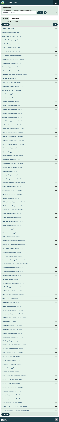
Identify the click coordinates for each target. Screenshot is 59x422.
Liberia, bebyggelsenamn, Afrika (11, 47)
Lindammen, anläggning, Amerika (11, 364)
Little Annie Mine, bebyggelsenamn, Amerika (14, 406)
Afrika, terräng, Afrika (8, 28)
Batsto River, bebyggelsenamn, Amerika (13, 128)
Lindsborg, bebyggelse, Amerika (11, 383)
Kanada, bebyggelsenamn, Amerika (12, 325)
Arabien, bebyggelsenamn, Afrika (11, 36)
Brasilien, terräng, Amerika (9, 171)
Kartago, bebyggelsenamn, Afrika (11, 43)
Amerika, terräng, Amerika (9, 97)
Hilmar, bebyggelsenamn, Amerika (11, 306)
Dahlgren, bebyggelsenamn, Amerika (12, 209)
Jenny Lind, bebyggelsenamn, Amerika (13, 314)
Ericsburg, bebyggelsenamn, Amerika (12, 248)
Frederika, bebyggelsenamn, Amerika (12, 267)
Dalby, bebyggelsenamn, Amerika (11, 217)
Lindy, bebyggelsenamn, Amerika (11, 391)
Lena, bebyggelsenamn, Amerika (11, 356)
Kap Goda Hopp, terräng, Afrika (10, 40)
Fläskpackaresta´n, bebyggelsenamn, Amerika (15, 263)
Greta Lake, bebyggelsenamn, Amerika (13, 294)
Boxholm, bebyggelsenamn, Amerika (12, 167)
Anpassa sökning (6, 10)
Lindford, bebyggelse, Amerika (10, 371)
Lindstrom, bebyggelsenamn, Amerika (12, 387)
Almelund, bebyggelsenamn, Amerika (12, 86)
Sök (40, 12)
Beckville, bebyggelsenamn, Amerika (12, 132)
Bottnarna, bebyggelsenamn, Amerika (12, 163)
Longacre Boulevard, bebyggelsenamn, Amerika (15, 410)
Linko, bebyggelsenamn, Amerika (11, 395)
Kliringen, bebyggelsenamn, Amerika (12, 337)
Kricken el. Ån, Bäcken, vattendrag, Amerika (14, 344)
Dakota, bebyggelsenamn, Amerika (12, 213)
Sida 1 (5, 24)
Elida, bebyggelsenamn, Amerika (11, 236)
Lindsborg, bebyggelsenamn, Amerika (12, 379)
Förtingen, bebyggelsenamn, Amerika (12, 271)
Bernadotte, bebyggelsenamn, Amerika (13, 140)
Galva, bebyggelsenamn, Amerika (11, 275)
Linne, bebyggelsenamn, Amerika (11, 399)
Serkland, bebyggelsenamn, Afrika (11, 63)
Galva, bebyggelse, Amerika (10, 279)
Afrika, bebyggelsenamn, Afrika (10, 32)
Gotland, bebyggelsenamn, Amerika (12, 287)
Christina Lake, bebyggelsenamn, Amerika (14, 206)
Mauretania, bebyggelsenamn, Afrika (12, 55)
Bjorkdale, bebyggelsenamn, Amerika (12, 152)
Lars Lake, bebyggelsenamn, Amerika (12, 352)
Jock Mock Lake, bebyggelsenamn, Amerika (14, 317)
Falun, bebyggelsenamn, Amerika (11, 252)
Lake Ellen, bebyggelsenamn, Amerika (12, 348)
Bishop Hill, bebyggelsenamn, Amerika (13, 144)
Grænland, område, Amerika (10, 298)
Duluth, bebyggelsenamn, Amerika (11, 225)
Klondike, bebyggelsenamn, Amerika (12, 341)
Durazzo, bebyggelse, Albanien (11, 78)
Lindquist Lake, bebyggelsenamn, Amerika (14, 375)
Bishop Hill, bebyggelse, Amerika (11, 148)
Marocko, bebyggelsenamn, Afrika (11, 51)
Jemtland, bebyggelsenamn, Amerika (12, 310)
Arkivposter (15, 18)
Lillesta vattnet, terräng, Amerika (11, 360)
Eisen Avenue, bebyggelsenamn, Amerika (13, 233)
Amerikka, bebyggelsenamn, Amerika (12, 121)
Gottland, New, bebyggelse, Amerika (12, 290)
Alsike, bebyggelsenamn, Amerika (11, 90)
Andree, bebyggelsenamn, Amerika (12, 124)
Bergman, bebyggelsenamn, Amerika (12, 136)
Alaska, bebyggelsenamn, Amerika (11, 82)
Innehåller (5, 12)
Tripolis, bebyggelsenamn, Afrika (11, 67)
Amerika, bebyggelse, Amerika (10, 101)
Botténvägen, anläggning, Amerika (11, 159)
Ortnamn (4, 18)
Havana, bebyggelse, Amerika (10, 302)
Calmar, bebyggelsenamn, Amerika (12, 186)
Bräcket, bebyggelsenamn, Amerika (12, 179)
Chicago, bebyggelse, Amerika (10, 198)
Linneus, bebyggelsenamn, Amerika (12, 402)
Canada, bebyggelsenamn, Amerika (12, 190)
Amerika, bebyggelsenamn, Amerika (12, 94)
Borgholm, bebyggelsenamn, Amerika (12, 155)
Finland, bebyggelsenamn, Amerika (12, 256)
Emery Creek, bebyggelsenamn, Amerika (13, 240)
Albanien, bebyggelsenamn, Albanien (12, 70)
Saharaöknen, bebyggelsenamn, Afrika (13, 59)
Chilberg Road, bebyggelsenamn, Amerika (14, 202)
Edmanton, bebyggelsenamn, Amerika (12, 229)
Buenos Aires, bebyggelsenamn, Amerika (13, 182)
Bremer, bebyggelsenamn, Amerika (12, 175)
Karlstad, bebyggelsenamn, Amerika (12, 333)
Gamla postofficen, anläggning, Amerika (13, 283)
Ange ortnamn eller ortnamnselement (21, 10)
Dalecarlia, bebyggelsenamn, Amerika (12, 221)
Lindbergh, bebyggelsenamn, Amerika (12, 368)
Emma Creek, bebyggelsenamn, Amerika (13, 244)
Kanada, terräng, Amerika (9, 321)
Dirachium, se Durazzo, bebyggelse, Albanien (14, 74)
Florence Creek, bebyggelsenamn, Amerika (14, 260)
